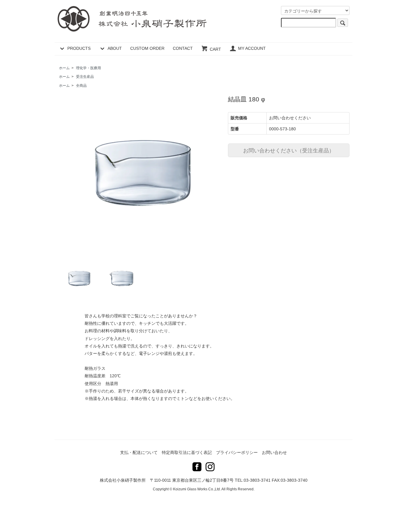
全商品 (81, 86)
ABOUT (115, 48)
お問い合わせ (274, 452)
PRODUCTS (79, 48)
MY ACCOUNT (252, 48)
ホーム (64, 68)
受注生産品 (85, 77)
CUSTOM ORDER (147, 48)
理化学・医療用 (88, 68)
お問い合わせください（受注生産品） (288, 150)
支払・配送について (139, 452)
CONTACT (183, 48)
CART (215, 49)
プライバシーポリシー (237, 452)
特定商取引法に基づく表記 (187, 452)
